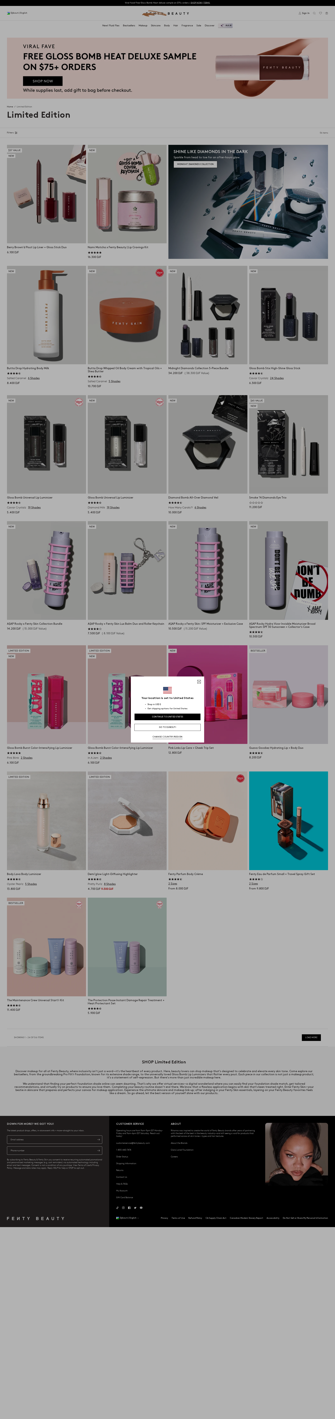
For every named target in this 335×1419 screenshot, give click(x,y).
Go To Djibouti (167, 727)
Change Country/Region (167, 737)
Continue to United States (167, 717)
